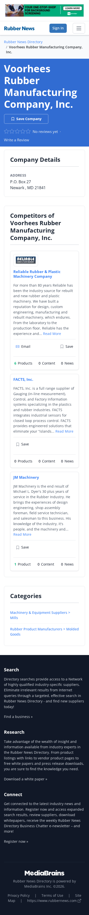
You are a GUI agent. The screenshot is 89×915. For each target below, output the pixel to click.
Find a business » (18, 716)
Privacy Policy (19, 895)
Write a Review (16, 139)
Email (25, 346)
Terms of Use (52, 895)
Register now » (16, 841)
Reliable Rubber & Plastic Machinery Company (37, 274)
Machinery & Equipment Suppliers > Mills (40, 615)
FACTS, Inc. (23, 379)
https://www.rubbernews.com (52, 900)
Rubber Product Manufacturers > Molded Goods (44, 632)
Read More (52, 333)
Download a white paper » (25, 779)
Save (69, 346)
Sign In (58, 28)
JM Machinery (26, 477)
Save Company (29, 118)
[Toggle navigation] (79, 28)
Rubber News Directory (23, 41)
